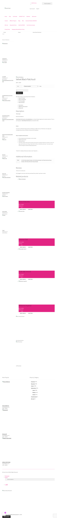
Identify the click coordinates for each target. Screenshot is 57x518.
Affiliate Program (13, 20)
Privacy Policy (7, 29)
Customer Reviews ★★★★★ (31, 20)
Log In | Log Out (32, 8)
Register (37, 8)
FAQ (23, 20)
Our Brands (15, 16)
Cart (6, 484)
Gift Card (6, 25)
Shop (10, 16)
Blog (19, 20)
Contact (6, 20)
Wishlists (28, 16)
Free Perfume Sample (31, 25)
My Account (34, 16)
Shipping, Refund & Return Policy (18, 29)
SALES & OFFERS (21, 25)
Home (6, 16)
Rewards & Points (13, 25)
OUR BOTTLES (22, 16)
